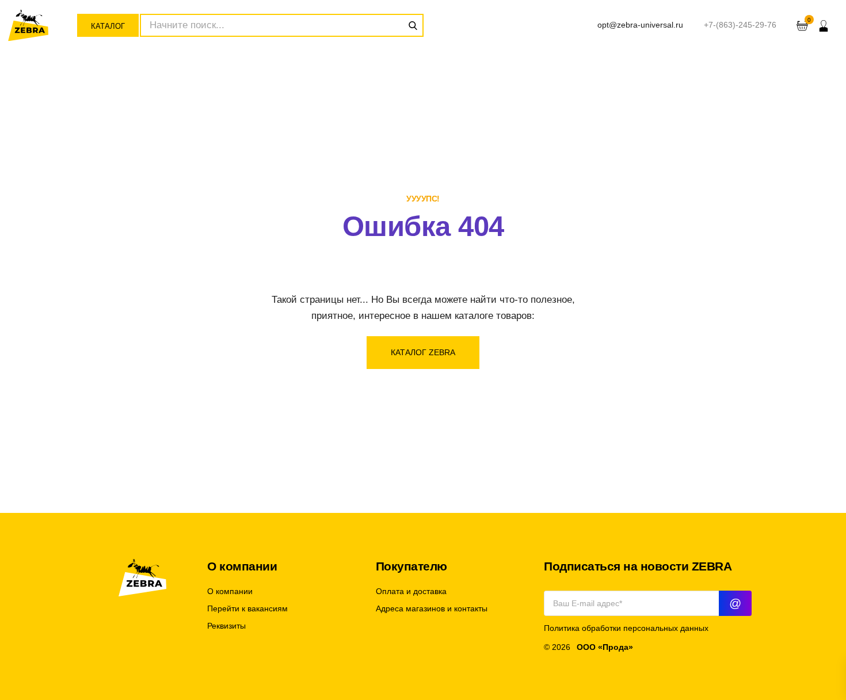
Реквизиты (226, 626)
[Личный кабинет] (823, 25)
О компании (230, 591)
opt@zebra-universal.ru (640, 24)
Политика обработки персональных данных (626, 628)
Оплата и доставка (411, 591)
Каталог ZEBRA (423, 352)
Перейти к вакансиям (247, 608)
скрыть (834, 463)
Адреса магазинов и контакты (431, 608)
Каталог (108, 26)
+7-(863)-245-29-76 (740, 24)
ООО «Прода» (605, 647)
